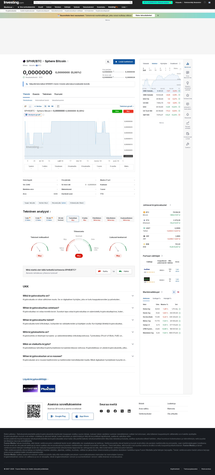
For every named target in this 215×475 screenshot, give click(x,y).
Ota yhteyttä (172, 414)
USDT (148, 228)
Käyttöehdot (175, 469)
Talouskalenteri (88, 7)
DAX (144, 107)
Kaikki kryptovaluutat (27, 11)
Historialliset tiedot (42, 100)
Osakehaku (101, 7)
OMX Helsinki (148, 95)
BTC (147, 212)
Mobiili (141, 403)
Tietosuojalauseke (190, 469)
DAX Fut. (146, 99)
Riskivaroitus (206, 469)
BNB (147, 244)
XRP (147, 236)
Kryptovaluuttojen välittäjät (74, 11)
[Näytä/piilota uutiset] (58, 106)
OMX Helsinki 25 (149, 91)
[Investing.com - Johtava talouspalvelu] (14, 2)
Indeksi (154, 63)
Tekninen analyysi (36, 211)
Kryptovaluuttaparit (42, 11)
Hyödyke (163, 63)
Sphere (63, 203)
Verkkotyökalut (145, 414)
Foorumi (58, 94)
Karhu (105, 271)
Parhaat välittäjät (151, 256)
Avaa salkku (144, 409)
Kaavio (36, 94)
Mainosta (171, 409)
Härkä (126, 271)
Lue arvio (177, 270)
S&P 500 (146, 115)
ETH (147, 220)
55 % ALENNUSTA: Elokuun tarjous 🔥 (157, 2)
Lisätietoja (171, 403)
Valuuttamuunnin (57, 11)
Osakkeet (173, 63)
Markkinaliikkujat (151, 292)
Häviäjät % (167, 298)
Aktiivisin (146, 298)
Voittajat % (157, 298)
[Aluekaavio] (30, 106)
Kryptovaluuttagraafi (102, 11)
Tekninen (47, 94)
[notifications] (204, 2)
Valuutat (146, 63)
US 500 (145, 103)
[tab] (27, 219)
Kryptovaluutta (11, 11)
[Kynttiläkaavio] (25, 106)
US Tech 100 (147, 111)
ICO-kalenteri (89, 11)
